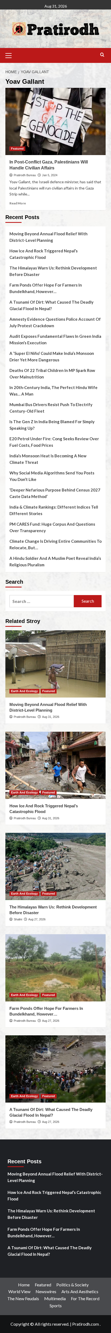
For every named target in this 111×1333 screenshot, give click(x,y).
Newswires (46, 1291)
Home (24, 1284)
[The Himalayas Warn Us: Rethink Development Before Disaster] (55, 866)
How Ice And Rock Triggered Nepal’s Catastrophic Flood (43, 254)
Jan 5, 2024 (49, 175)
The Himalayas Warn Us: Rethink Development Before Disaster (53, 271)
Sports (56, 1305)
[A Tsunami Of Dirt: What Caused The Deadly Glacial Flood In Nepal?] (55, 1069)
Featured (17, 148)
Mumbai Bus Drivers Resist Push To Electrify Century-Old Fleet (50, 407)
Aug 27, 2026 (37, 919)
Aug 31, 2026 (50, 716)
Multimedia (55, 1298)
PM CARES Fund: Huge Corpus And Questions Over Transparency (52, 527)
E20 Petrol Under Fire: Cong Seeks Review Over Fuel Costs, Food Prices (54, 442)
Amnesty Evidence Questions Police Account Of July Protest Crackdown (55, 322)
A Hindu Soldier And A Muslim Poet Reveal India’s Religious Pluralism (55, 561)
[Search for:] (41, 601)
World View (19, 1291)
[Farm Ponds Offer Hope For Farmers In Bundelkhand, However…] (55, 967)
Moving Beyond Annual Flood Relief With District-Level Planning (48, 237)
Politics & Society (72, 1284)
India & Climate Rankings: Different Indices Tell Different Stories (53, 510)
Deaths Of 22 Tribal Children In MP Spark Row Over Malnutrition (52, 373)
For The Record (85, 1298)
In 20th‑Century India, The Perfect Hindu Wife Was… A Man (53, 390)
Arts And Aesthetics (79, 1291)
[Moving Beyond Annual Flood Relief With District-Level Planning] (55, 664)
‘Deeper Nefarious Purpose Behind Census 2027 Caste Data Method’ (54, 493)
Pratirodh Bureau (25, 175)
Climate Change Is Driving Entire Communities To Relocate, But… (55, 544)
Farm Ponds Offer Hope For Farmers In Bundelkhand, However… (45, 288)
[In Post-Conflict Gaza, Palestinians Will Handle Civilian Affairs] (55, 121)
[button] (10, 55)
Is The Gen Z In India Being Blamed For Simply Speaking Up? (52, 425)
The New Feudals (23, 1298)
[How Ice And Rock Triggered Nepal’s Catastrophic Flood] (55, 765)
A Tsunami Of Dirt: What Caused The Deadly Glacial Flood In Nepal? (51, 305)
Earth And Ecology (24, 691)
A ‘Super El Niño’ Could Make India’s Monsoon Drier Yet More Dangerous (51, 356)
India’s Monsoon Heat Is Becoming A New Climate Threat (47, 459)
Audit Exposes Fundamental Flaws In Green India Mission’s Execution (55, 339)
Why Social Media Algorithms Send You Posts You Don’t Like (51, 476)
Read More (17, 203)
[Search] (102, 55)
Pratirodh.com (85, 1323)
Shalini (18, 919)
